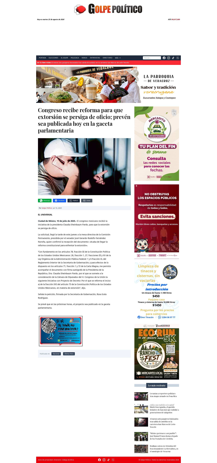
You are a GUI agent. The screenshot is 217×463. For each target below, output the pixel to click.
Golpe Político (47, 208)
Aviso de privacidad (45, 460)
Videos (84, 58)
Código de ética (68, 460)
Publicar (75, 200)
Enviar (89, 200)
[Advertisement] (108, 37)
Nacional (56, 354)
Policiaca (75, 58)
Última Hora (68, 354)
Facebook (61, 200)
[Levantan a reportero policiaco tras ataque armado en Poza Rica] (141, 396)
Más (116, 58)
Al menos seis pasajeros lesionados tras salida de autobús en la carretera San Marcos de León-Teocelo (83, 63)
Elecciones (53, 58)
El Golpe (64, 58)
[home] (108, 9)
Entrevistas (95, 58)
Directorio (107, 58)
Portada (42, 58)
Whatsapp (46, 200)
